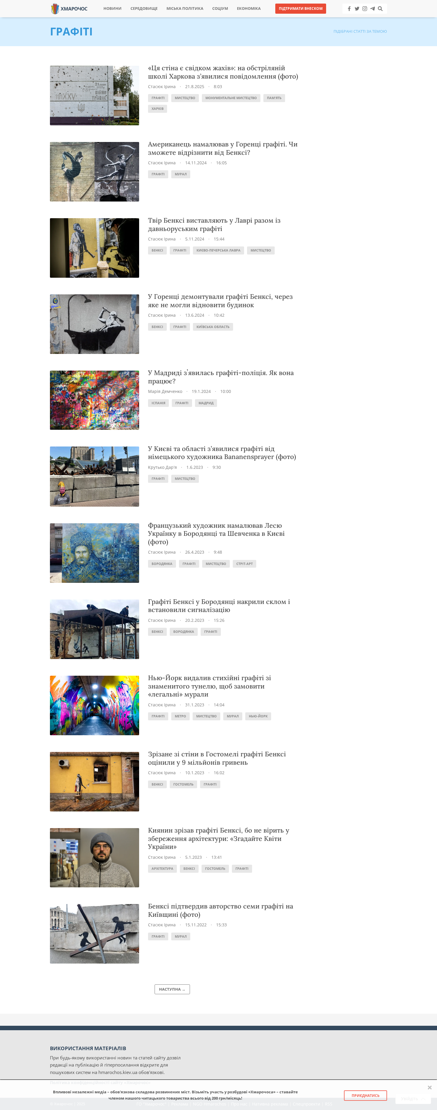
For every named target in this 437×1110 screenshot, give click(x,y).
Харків (158, 108)
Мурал (181, 174)
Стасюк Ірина (162, 86)
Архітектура (162, 868)
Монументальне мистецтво (231, 98)
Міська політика (184, 8)
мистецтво (185, 98)
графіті (158, 98)
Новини (112, 8)
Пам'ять (274, 98)
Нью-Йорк (258, 716)
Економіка (249, 8)
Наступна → (172, 989)
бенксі (157, 250)
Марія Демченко (165, 391)
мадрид (206, 403)
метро (180, 716)
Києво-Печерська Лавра (218, 250)
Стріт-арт (244, 563)
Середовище (144, 8)
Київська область (213, 326)
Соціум (220, 8)
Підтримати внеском (301, 8)
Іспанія (158, 403)
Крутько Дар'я (162, 467)
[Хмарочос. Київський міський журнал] (69, 8)
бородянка (162, 563)
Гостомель (183, 784)
